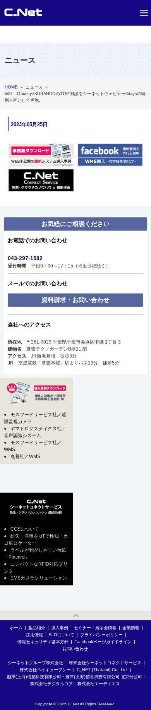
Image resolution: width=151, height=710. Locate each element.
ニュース (34, 87)
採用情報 (34, 634)
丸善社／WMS (25, 456)
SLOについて (61, 634)
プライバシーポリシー (101, 634)
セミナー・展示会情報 (95, 627)
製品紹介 (36, 627)
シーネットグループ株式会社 (35, 662)
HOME (11, 87)
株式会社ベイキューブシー (45, 669)
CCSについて (24, 529)
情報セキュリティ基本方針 (43, 641)
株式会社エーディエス (98, 683)
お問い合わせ (75, 648)
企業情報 (130, 627)
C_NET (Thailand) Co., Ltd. (102, 669)
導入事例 (59, 627)
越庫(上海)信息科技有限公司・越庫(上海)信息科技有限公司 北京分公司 (74, 676)
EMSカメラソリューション (38, 578)
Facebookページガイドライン (103, 641)
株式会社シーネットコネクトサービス (105, 662)
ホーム (16, 627)
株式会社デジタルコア (51, 683)
